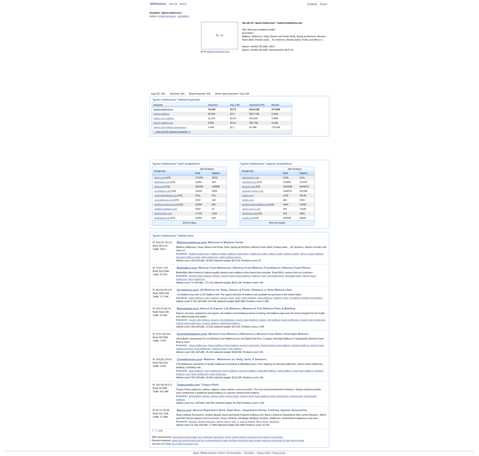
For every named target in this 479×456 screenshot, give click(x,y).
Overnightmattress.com (192, 333)
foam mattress (243, 276)
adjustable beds (275, 276)
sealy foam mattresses (197, 374)
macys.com (160, 177)
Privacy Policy (264, 453)
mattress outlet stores (238, 254)
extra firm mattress (247, 371)
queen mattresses (163, 109)
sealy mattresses (213, 371)
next (160, 430)
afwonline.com (249, 213)
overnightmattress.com (165, 195)
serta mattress (285, 371)
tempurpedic (195, 396)
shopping (274, 421)
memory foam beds (249, 345)
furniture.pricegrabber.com (255, 204)
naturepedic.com (250, 177)
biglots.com (248, 200)
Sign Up (173, 3)
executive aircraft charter (185, 437)
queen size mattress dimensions (170, 127)
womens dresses (206, 421)
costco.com (248, 195)
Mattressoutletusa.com (191, 242)
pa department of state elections (221, 440)
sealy (238, 298)
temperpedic (296, 396)
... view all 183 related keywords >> (172, 132)
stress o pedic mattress (311, 254)
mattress (255, 276)
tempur (206, 396)
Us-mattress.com (187, 289)
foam (263, 276)
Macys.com (184, 410)
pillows (216, 276)
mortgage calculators (213, 437)
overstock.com (249, 182)
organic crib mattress (199, 320)
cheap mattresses (198, 345)
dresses (193, 421)
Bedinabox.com (187, 267)
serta (285, 298)
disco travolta (297, 440)
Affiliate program (208, 453)
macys (219, 421)
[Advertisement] (173, 44)
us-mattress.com (162, 191)
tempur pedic (232, 396)
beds (272, 396)
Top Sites (248, 453)
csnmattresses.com (164, 200)
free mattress (235, 348)
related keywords (167, 16)
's (238, 421)
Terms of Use (279, 453)
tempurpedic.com (163, 213)
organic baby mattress (247, 320)
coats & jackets (247, 421)
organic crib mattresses (223, 320)
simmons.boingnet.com (166, 204)
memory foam (228, 276)
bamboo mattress (300, 345)
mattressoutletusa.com (217, 51)
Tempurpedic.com (188, 384)
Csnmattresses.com (189, 359)
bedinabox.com (162, 182)
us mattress (295, 298)
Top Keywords (233, 453)
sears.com (159, 186)
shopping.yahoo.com (252, 191)
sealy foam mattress (303, 371)
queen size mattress (164, 118)
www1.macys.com (251, 209)
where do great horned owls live (188, 440)
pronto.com (248, 218)
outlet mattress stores (230, 257)
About (196, 453)
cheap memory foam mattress (275, 345)
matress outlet (275, 254)
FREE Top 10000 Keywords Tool (181, 444)
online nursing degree (236, 437)
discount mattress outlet (188, 257)
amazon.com (248, 186)
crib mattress (273, 320)
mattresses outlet (258, 254)
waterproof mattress (230, 323)
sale (234, 421)
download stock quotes (249, 440)
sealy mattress (196, 298)
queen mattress (161, 114)
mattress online (220, 348)
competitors (183, 16)
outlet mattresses (209, 257)
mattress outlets (218, 254)
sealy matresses (218, 374)
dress (259, 421)
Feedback (312, 4)
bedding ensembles (312, 298)
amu (200, 437)
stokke (262, 320)
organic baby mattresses (312, 320)
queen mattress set (163, 123)
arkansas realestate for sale (276, 440)
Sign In (183, 3)
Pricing (323, 4)
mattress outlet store (199, 254)
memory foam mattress (200, 276)
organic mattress (210, 323)
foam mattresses (196, 279)
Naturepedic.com (188, 308)
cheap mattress (215, 345)
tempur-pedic (217, 396)
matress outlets (291, 254)
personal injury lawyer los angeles (265, 437)
